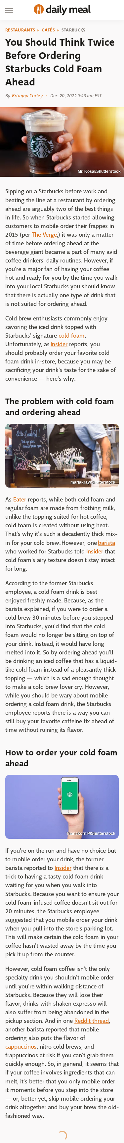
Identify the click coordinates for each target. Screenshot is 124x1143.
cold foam (72, 336)
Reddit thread (91, 1021)
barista (106, 543)
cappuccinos (21, 1047)
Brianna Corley (27, 96)
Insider (59, 344)
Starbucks (74, 30)
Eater (19, 499)
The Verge (44, 235)
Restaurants (20, 30)
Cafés (48, 30)
